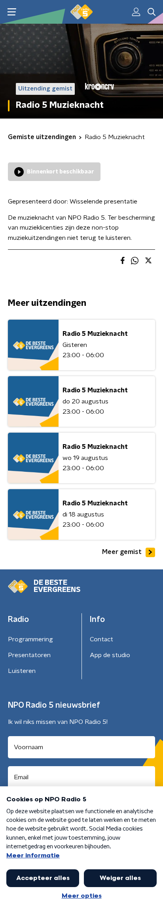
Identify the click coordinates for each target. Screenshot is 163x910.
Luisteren (22, 671)
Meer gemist (122, 552)
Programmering (30, 639)
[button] (11, 12)
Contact (101, 639)
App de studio (110, 655)
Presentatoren (29, 655)
